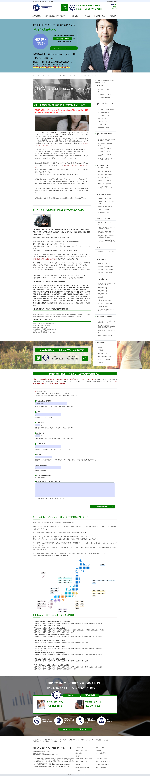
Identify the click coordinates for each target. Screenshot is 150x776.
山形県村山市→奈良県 (95, 648)
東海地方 (37, 640)
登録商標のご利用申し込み (104, 356)
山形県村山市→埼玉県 (69, 630)
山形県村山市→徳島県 (40, 661)
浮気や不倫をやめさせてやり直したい (106, 252)
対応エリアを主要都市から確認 (106, 266)
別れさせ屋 (41, 133)
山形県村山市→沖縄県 (69, 669)
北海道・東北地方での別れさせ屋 (84, 759)
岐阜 (69, 582)
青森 (94, 580)
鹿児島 (39, 608)
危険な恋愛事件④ (102, 297)
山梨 (65, 580)
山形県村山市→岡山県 (67, 655)
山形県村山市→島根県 (53, 655)
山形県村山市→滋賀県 (81, 648)
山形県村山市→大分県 (95, 667)
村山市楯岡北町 (78, 292)
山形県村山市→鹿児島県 (54, 669)
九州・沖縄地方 (39, 665)
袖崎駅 (34, 316)
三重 (77, 601)
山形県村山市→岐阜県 (53, 642)
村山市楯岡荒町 (72, 296)
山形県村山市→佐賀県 (53, 667)
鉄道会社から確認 (109, 270)
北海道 (102, 564)
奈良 (82, 606)
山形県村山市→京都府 (67, 648)
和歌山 (77, 608)
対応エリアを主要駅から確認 (105, 273)
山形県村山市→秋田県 (95, 624)
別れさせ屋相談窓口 (46, 555)
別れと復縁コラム (102, 279)
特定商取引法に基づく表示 (82, 767)
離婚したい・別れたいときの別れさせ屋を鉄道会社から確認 (106, 232)
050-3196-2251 (64, 48)
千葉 (103, 590)
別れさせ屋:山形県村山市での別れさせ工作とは (45, 323)
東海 (52, 766)
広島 (52, 588)
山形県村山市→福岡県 (40, 667)
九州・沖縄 (66, 766)
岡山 (56, 588)
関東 (43, 766)
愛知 (60, 582)
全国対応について (102, 118)
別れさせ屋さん (102, 342)
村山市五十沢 (78, 285)
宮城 (103, 580)
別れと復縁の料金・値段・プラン (105, 134)
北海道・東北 (37, 766)
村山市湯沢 (71, 298)
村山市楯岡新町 (55, 294)
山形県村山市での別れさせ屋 (42, 320)
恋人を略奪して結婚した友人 (105, 303)
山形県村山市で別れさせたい (40, 327)
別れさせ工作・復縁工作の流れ (106, 109)
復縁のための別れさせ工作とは (105, 103)
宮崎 (39, 606)
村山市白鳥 (38, 300)
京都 (77, 603)
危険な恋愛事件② (102, 291)
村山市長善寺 (78, 300)
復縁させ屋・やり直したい (103, 761)
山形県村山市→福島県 (53, 625)
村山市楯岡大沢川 (44, 294)
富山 (65, 577)
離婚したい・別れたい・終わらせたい (106, 223)
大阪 (82, 603)
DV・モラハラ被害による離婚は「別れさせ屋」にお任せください (106, 240)
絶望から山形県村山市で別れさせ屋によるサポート (46, 333)
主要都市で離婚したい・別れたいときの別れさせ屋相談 (106, 228)
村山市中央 (69, 285)
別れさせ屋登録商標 (101, 767)
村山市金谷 (69, 300)
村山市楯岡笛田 (61, 296)
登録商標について (102, 353)
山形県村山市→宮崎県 (40, 669)
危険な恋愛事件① (102, 287)
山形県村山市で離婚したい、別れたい (42, 325)
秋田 (108, 580)
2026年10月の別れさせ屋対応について (107, 335)
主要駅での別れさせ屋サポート (106, 209)
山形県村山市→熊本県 (81, 667)
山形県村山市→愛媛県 (67, 661)
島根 (52, 593)
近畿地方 (37, 646)
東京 (94, 590)
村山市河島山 (62, 298)
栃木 (103, 593)
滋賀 (82, 601)
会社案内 (78, 764)
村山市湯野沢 (79, 298)
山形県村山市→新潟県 (40, 636)
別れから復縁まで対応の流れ (83, 750)
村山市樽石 (46, 298)
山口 (52, 590)
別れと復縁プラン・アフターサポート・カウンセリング (106, 159)
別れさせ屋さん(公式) (112, 1)
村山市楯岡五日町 (57, 292)
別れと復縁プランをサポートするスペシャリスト (105, 166)
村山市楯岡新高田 (66, 294)
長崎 (44, 601)
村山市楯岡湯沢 (51, 296)
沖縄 (43, 572)
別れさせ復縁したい (102, 259)
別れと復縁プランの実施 (104, 151)
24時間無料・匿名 (62, 39)
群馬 (94, 595)
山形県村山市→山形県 (40, 625)
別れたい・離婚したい (81, 761)
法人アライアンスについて (104, 359)
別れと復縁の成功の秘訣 (104, 97)
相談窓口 (78, 756)
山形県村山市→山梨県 (67, 632)
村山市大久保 (48, 287)
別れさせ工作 (36, 263)
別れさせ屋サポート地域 (104, 194)
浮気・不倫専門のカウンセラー (106, 171)
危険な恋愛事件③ (102, 294)
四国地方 (37, 659)
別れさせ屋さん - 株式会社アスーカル (52, 748)
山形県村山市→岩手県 (67, 624)
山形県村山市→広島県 (81, 655)
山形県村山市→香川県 (53, 661)
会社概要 (100, 347)
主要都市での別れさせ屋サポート (106, 198)
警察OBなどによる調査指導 (104, 184)
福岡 (39, 601)
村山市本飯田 (49, 289)
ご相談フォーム (85, 358)
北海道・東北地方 (40, 622)
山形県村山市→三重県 (81, 642)
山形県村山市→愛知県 (40, 642)
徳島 (60, 611)
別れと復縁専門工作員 (103, 177)
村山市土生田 (39, 287)
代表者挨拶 (100, 350)
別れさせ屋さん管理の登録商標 (60, 764)
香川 (60, 609)
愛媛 (65, 609)
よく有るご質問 (102, 124)
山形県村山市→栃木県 (40, 632)
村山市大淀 (64, 287)
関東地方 (37, 628)
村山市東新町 (66, 289)
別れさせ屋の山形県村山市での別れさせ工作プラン (46, 329)
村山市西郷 (62, 300)
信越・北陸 (48, 766)
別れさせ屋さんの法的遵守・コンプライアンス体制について (107, 310)
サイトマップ (79, 770)
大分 (44, 606)
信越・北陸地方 (39, 634)
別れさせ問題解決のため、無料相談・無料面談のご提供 (106, 140)
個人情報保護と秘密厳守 (104, 127)
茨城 (99, 593)
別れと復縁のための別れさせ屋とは (106, 90)
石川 (69, 577)
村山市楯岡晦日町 (78, 294)
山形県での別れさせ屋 (101, 759)
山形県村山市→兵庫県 (53, 648)
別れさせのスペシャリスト (104, 94)
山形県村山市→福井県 (95, 636)
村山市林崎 (75, 289)
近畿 (55, 766)
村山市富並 (72, 287)
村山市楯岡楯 (42, 296)
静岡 (65, 582)
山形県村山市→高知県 (81, 661)
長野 (69, 580)
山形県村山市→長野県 (53, 636)
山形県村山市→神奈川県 (54, 630)
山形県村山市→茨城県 (97, 630)
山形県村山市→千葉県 (83, 630)
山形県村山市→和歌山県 (41, 650)
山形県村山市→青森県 (53, 624)
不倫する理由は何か (103, 306)
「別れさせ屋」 (80, 747)
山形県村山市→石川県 (81, 636)
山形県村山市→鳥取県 (40, 655)
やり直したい (100, 247)
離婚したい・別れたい (103, 218)
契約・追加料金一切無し (104, 115)
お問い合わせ (101, 362)
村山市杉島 (58, 289)
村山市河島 (54, 298)
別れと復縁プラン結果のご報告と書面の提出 (106, 154)
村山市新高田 (40, 289)
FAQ (97, 756)
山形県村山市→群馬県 (53, 632)
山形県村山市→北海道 (40, 624)
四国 (62, 766)
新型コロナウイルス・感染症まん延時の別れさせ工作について (106, 321)
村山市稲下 (54, 300)
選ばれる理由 (79, 753)
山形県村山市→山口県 (95, 655)
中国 (58, 766)
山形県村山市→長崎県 (67, 667)
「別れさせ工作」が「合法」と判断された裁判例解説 (106, 284)
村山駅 (34, 314)
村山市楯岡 (83, 289)
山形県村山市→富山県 (67, 636)
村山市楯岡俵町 (68, 292)
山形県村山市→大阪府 (40, 648)
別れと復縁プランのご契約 (104, 148)
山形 (112, 580)
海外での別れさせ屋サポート (105, 212)
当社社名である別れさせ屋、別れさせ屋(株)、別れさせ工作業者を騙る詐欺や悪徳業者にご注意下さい (106, 326)
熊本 (44, 603)
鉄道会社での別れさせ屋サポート (106, 206)
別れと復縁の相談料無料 (104, 112)
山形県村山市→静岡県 (67, 642)
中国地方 (37, 653)
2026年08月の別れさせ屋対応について (107, 331)
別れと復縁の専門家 (101, 753)
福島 (94, 582)
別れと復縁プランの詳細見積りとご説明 (106, 144)
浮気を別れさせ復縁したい (104, 263)
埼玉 (94, 593)
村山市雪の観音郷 (40, 303)
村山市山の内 (81, 287)
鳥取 (56, 590)
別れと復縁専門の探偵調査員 (105, 174)
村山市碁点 (46, 300)
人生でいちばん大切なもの (104, 300)
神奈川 (98, 590)
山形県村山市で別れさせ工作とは (41, 331)
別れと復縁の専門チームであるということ (106, 187)
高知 (65, 611)
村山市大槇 (56, 287)
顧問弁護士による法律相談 (104, 181)
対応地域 (98, 750)
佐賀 (39, 603)
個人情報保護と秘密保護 (102, 764)
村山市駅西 (50, 303)
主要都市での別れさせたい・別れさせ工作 (106, 202)
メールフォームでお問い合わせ (76, 729)
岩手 (99, 580)
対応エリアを (101, 270)
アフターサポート (102, 121)
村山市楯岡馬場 (82, 296)
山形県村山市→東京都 (40, 630)
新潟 (60, 577)
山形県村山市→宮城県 (81, 624)
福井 (60, 580)
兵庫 (77, 606)
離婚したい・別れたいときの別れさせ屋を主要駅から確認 (106, 236)
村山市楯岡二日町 (45, 292)
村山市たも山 (61, 285)
